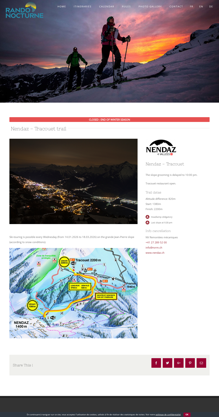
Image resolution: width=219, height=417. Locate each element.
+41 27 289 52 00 (156, 242)
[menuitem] (64, 6)
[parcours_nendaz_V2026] (73, 250)
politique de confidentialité (168, 414)
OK (187, 414)
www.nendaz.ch (155, 252)
